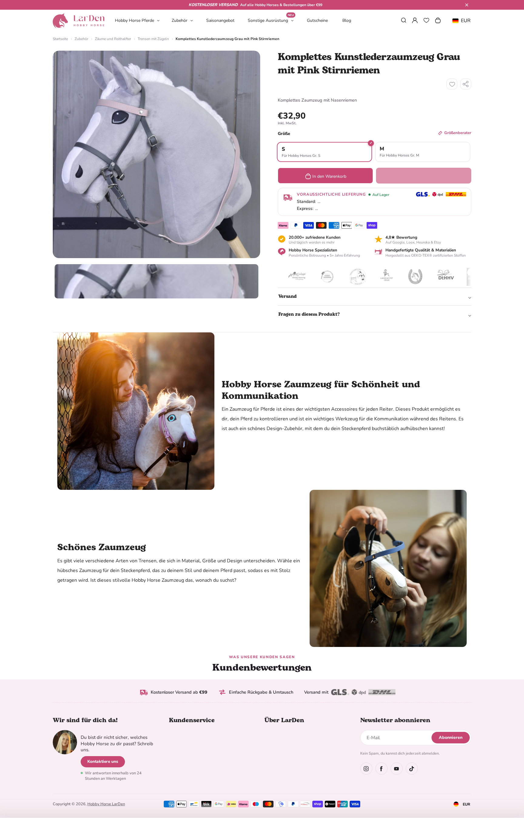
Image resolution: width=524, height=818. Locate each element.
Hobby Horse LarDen (106, 804)
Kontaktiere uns (102, 761)
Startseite (60, 38)
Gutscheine (317, 20)
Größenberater (457, 133)
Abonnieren (450, 737)
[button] (466, 4)
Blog (346, 20)
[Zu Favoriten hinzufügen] (451, 84)
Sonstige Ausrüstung (271, 20)
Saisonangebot (220, 20)
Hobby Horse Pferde (134, 20)
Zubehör (179, 20)
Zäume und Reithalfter (113, 38)
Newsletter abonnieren (395, 720)
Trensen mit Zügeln (153, 38)
